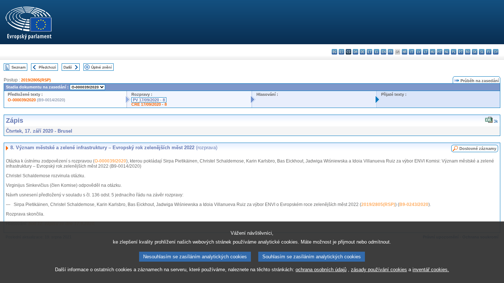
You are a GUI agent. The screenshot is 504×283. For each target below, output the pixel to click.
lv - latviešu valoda (418, 52)
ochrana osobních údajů (321, 269)
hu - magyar (432, 52)
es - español (341, 52)
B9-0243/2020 (413, 204)
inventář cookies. (430, 269)
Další (67, 67)
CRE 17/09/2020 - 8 (149, 104)
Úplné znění (101, 67)
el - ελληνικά (376, 52)
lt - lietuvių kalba (425, 52)
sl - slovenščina (481, 52)
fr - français (390, 52)
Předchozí (47, 67)
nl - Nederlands (446, 52)
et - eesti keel (369, 52)
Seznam (18, 67)
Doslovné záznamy (477, 148)
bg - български (334, 52)
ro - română (467, 52)
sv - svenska (495, 52)
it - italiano (411, 52)
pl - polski (453, 52)
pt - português (460, 52)
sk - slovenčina (474, 52)
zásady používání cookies (379, 269)
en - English (383, 52)
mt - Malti (439, 52)
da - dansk (355, 52)
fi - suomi (488, 52)
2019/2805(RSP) (36, 80)
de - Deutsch (362, 52)
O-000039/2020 (22, 100)
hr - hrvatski (404, 52)
